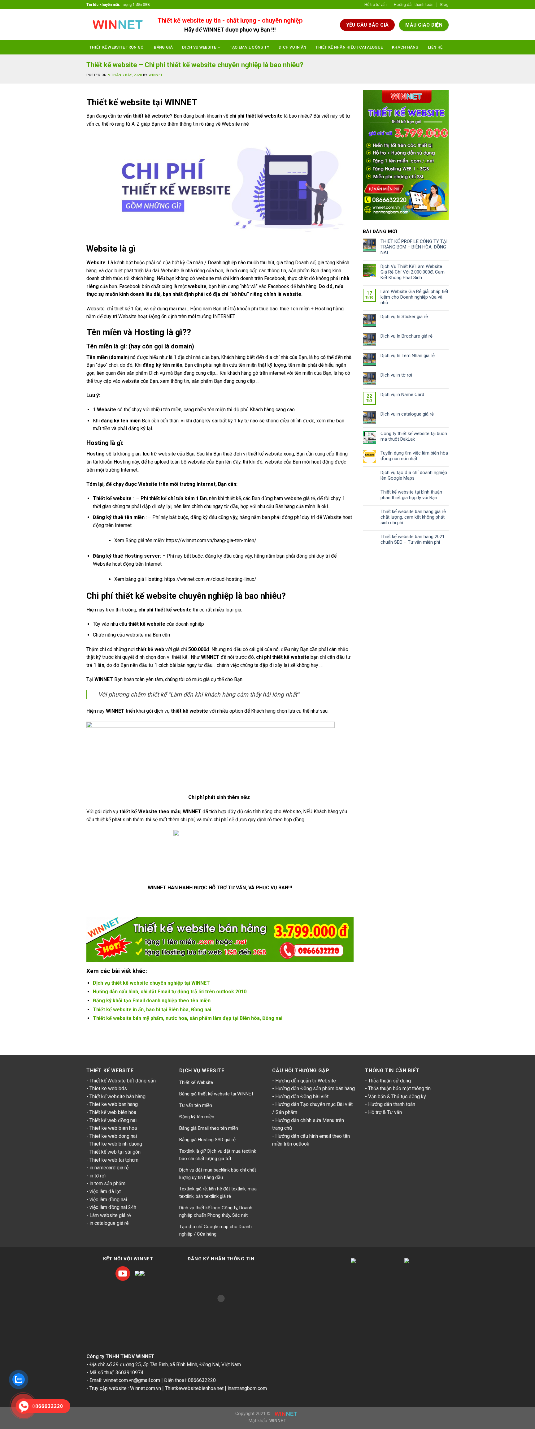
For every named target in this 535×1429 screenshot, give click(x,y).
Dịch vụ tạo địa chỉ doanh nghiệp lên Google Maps (414, 475)
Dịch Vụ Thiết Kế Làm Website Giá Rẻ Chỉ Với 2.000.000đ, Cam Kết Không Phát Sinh (413, 272)
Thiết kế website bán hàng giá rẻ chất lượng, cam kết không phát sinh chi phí (413, 517)
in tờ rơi (97, 1176)
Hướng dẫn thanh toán (413, 4)
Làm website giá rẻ (110, 1215)
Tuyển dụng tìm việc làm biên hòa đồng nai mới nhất (414, 455)
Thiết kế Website (196, 1082)
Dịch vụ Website (199, 47)
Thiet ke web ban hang (113, 1104)
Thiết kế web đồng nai (113, 1120)
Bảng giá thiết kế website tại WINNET (216, 1094)
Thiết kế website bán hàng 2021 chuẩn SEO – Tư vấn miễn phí (413, 539)
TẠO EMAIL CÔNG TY (249, 47)
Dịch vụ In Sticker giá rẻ (404, 316)
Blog (444, 4)
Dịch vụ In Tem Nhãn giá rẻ (408, 355)
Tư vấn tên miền (195, 1105)
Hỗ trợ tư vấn (375, 4)
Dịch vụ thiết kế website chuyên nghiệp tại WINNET (151, 983)
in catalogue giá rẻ (108, 1223)
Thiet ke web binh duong (115, 1144)
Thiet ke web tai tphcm (113, 1160)
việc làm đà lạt (105, 1191)
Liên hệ (435, 47)
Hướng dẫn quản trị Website (305, 1081)
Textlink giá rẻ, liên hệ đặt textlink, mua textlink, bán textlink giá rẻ (218, 1192)
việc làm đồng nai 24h (112, 1207)
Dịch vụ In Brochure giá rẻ (407, 336)
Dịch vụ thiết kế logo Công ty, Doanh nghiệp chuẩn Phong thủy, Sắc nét (215, 1211)
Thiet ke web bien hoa (113, 1128)
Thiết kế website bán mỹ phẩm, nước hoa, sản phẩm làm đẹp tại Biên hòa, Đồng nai (187, 1018)
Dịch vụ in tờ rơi (396, 375)
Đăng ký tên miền (196, 1117)
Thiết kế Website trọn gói (117, 47)
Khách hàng (405, 47)
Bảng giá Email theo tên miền (208, 1128)
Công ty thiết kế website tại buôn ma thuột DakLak (414, 436)
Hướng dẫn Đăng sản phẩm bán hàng (315, 1088)
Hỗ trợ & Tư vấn (385, 1112)
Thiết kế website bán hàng (117, 1096)
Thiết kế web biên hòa (112, 1112)
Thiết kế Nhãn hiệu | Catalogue (349, 47)
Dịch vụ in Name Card (402, 394)
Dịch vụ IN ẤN (292, 47)
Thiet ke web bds (108, 1088)
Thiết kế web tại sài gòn (115, 1152)
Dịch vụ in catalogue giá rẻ (407, 414)
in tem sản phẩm (107, 1183)
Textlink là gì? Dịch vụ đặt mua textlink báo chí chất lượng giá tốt (217, 1154)
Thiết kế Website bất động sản (122, 1081)
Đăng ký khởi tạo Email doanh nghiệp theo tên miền (152, 1001)
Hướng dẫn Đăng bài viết (301, 1096)
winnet (156, 75)
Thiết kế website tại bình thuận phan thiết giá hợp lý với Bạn (411, 494)
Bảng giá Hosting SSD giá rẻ (207, 1139)
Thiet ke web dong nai (113, 1136)
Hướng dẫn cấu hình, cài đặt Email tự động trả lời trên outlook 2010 (169, 992)
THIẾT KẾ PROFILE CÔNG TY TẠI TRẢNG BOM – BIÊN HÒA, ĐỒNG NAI (414, 247)
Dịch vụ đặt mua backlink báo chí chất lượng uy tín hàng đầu (217, 1173)
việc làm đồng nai (108, 1199)
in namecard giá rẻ (108, 1168)
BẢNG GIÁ (163, 47)
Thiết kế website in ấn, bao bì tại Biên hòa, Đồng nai (152, 1009)
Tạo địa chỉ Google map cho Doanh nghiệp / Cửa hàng (215, 1230)
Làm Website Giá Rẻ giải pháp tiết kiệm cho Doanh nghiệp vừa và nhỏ (414, 297)
